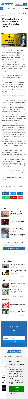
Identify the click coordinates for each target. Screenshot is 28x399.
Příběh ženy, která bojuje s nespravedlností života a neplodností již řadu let (17, 213)
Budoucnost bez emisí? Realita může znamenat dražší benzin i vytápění (18, 304)
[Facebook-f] (14, 331)
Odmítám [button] (16, 390)
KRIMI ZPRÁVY (8, 8)
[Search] (25, 4)
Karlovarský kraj (13, 12)
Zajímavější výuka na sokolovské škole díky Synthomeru (16, 291)
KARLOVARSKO (17, 8)
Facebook (18, 95)
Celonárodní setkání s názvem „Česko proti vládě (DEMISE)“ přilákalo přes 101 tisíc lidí (18, 230)
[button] (1, 8)
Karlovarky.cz (4, 12)
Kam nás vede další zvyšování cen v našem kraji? (18, 265)
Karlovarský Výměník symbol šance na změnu (18, 284)
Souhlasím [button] (17, 387)
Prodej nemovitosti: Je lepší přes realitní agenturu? (17, 235)
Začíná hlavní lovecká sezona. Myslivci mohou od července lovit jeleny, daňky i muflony (18, 311)
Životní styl (21, 186)
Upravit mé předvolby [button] (16, 393)
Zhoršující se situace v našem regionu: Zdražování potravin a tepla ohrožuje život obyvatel (18, 272)
